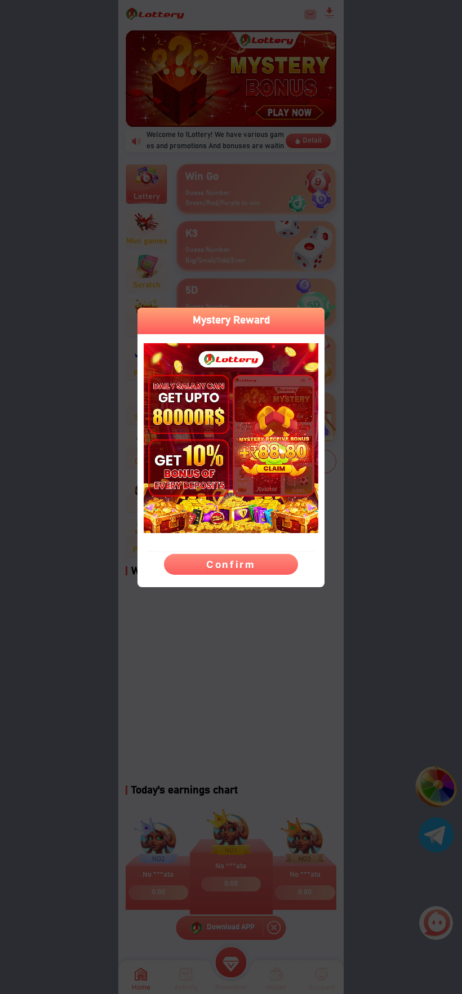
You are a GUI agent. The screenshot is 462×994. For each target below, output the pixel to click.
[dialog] (231, 447)
